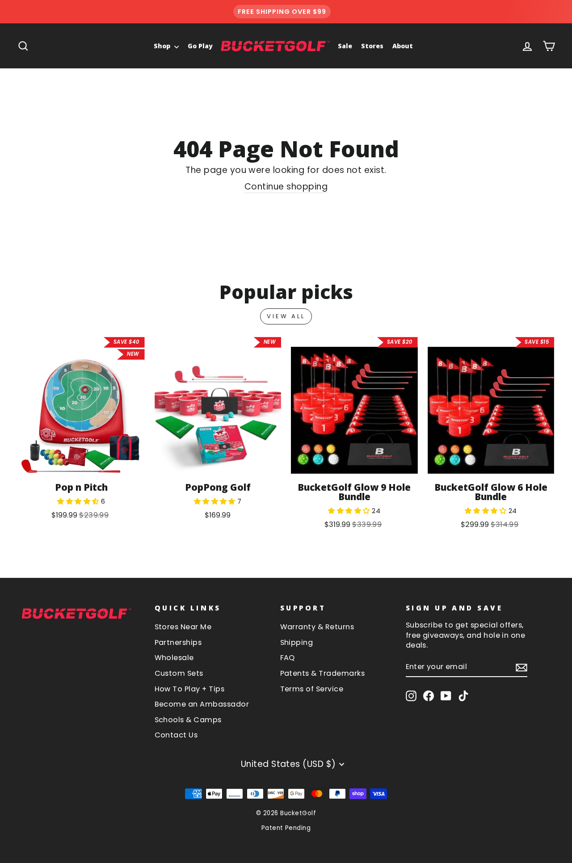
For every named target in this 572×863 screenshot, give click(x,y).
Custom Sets (179, 673)
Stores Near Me (183, 627)
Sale (345, 46)
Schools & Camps (188, 720)
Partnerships (178, 642)
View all (286, 316)
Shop (163, 46)
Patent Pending (286, 828)
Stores (372, 46)
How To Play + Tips (190, 689)
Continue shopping (286, 187)
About (402, 46)
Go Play (200, 46)
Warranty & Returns (317, 627)
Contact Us (176, 735)
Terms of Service (312, 689)
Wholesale (174, 658)
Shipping (296, 642)
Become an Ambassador (202, 704)
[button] (79, 501)
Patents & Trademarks (322, 673)
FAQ (287, 658)
